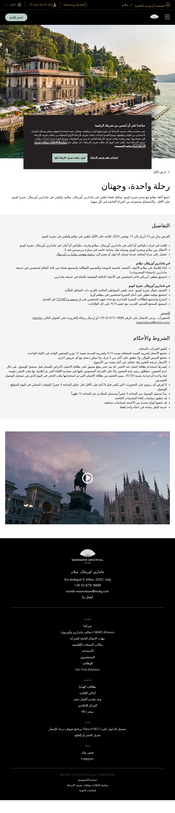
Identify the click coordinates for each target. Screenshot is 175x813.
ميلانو (125, 5)
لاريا (92, 294)
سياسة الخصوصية (123, 146)
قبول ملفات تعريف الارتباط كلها (70, 157)
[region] (87, 142)
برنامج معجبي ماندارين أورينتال (75, 254)
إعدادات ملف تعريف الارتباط (104, 157)
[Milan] (154, 17)
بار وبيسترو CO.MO (69, 299)
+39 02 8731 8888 (87, 585)
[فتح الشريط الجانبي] (167, 17)
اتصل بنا (87, 597)
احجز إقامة (16, 17)
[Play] (87, 477)
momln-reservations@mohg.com (87, 591)
